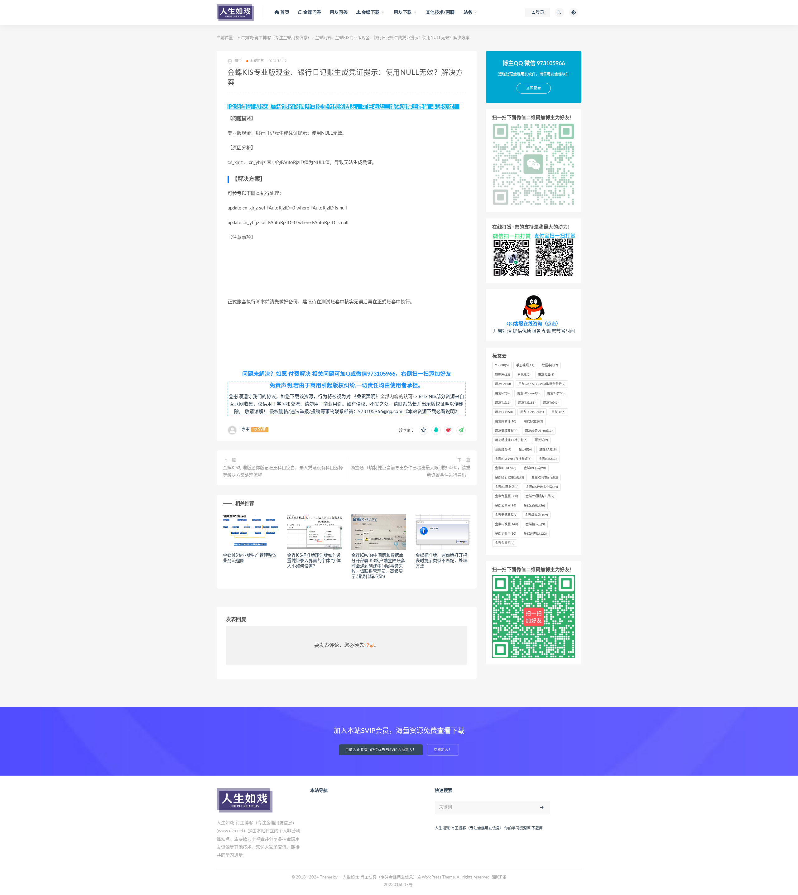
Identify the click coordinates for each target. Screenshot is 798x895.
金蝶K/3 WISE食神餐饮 (513, 458)
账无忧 (541, 440)
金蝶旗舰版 (536, 515)
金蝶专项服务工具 (540, 496)
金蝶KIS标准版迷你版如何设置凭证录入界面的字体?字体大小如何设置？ (314, 560)
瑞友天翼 (546, 374)
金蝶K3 (548, 458)
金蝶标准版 (506, 524)
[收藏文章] (423, 430)
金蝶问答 (323, 38)
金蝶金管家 (504, 543)
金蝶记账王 (505, 533)
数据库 (502, 374)
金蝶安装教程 (506, 515)
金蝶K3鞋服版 (506, 486)
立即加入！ (443, 750)
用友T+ (556, 393)
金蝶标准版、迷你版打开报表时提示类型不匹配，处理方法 (441, 560)
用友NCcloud (528, 393)
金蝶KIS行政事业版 (542, 486)
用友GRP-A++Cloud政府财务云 (541, 384)
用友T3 (527, 402)
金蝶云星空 (505, 505)
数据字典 (550, 365)
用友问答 (339, 12)
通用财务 (503, 449)
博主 (245, 429)
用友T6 (551, 402)
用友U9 (558, 412)
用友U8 (504, 412)
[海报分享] (461, 430)
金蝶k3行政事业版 (509, 477)
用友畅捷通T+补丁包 (511, 440)
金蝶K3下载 (535, 468)
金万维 (525, 449)
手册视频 (525, 365)
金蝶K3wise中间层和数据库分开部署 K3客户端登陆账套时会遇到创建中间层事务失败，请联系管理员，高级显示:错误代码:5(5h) (378, 566)
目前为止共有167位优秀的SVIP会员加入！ (380, 750)
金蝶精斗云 (535, 524)
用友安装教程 (506, 430)
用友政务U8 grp (539, 430)
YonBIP (502, 365)
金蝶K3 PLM (505, 468)
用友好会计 (505, 421)
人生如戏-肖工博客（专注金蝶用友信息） (274, 38)
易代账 (524, 374)
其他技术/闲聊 (440, 12)
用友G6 (503, 384)
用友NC (502, 393)
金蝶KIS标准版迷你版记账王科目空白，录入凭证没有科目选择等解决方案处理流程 (283, 472)
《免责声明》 (366, 396)
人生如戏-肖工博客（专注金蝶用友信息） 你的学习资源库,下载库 (489, 828)
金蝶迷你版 (535, 533)
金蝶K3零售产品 (544, 477)
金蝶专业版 (506, 496)
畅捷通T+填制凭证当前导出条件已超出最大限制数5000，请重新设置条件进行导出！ (410, 472)
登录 (369, 645)
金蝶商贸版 (534, 505)
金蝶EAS (548, 449)
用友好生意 (533, 421)
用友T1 (503, 402)
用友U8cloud (532, 412)
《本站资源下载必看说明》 (431, 411)
